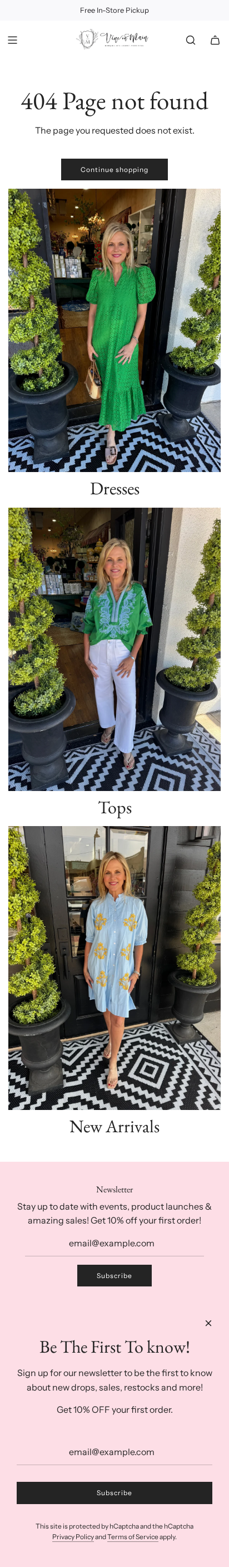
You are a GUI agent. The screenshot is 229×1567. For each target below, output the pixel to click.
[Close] (208, 1323)
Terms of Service (132, 1536)
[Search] (190, 40)
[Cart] (215, 40)
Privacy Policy (73, 1536)
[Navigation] (12, 40)
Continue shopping (114, 169)
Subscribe (114, 1275)
